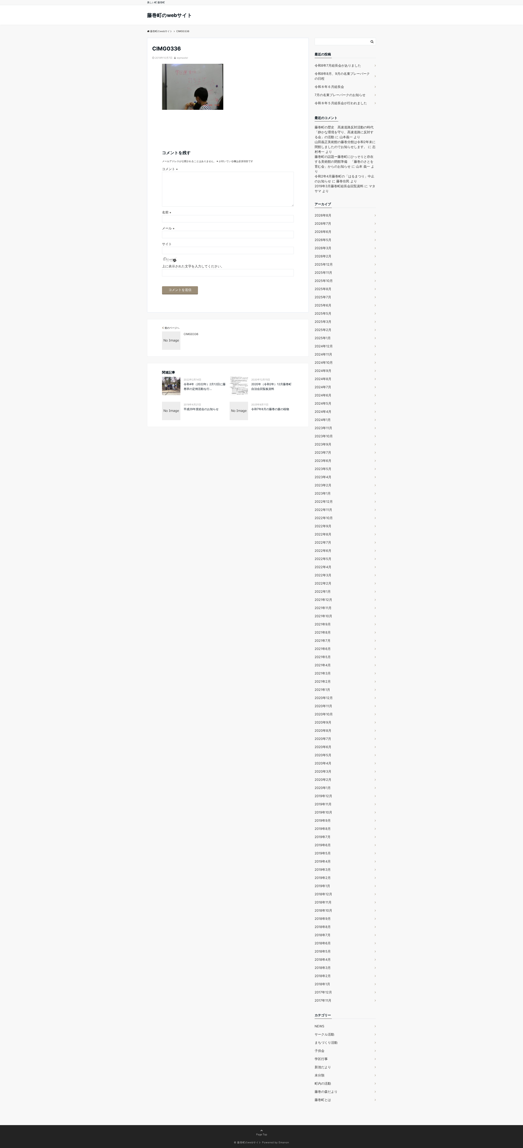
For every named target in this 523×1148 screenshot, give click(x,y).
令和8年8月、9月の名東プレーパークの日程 (342, 76)
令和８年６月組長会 (329, 87)
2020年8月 (323, 730)
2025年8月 (323, 289)
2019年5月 (323, 853)
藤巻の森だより (326, 1092)
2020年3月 (323, 771)
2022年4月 (323, 567)
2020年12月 (324, 698)
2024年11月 (323, 354)
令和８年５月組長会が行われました (341, 103)
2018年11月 (323, 902)
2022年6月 (323, 551)
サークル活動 (324, 1034)
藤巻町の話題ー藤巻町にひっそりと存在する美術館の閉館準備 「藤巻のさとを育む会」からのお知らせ (344, 161)
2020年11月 (323, 706)
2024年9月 (323, 371)
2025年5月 (323, 313)
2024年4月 (323, 412)
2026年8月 (323, 215)
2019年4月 (323, 861)
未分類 (319, 1075)
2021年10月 (323, 616)
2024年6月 (323, 395)
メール (168, 228)
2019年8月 (323, 829)
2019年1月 (322, 886)
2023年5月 (323, 469)
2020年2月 (323, 780)
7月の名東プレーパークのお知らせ (340, 95)
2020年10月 (324, 714)
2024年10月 (324, 362)
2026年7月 (323, 223)
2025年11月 (323, 272)
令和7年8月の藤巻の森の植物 (270, 409)
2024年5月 (323, 403)
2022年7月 (323, 542)
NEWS (319, 1026)
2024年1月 (323, 420)
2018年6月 (323, 943)
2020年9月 (323, 722)
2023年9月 (323, 444)
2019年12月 (323, 796)
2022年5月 (323, 559)
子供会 (319, 1051)
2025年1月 (323, 338)
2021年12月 (323, 600)
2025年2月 (323, 330)
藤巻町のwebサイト (169, 15)
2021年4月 (323, 665)
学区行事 (321, 1059)
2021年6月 (323, 649)
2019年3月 (323, 869)
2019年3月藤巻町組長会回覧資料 (339, 186)
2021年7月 (323, 641)
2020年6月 (323, 747)
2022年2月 (323, 583)
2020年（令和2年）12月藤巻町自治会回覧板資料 (271, 386)
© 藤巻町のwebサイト (247, 1142)
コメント (170, 169)
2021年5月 (323, 657)
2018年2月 (323, 976)
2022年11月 (323, 510)
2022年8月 (323, 534)
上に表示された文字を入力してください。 (193, 266)
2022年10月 (324, 518)
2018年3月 (323, 968)
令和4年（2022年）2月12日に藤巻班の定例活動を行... (205, 386)
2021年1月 (322, 690)
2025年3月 (323, 322)
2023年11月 (323, 428)
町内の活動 (323, 1083)
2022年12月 (324, 501)
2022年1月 (323, 591)
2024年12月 (324, 346)
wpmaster (182, 57)
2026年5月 (323, 240)
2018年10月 (323, 910)
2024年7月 (323, 387)
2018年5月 (323, 951)
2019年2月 (323, 878)
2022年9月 (323, 526)
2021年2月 (323, 681)
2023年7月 (323, 452)
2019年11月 (323, 804)
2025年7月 (323, 297)
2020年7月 (323, 739)
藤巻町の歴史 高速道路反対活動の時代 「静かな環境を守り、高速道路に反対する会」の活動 (346, 132)
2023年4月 (323, 477)
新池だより (323, 1067)
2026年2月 (323, 256)
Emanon (284, 1142)
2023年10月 (324, 436)
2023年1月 (323, 493)
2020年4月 (323, 763)
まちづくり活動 (326, 1042)
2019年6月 (323, 845)
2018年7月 (323, 935)
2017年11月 (323, 1000)
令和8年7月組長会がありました (338, 65)
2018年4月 (323, 959)
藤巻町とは (323, 1100)
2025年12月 (324, 264)
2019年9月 (323, 820)
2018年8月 (323, 927)
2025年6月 (323, 305)
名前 (166, 212)
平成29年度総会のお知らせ (201, 409)
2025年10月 (324, 281)
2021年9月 (323, 624)
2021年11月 (323, 608)
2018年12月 (323, 894)
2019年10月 (323, 812)
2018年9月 (323, 919)
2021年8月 (323, 632)
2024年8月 (323, 379)
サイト (167, 244)
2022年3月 (323, 575)
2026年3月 (323, 248)
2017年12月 (323, 992)
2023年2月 (323, 485)
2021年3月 (323, 673)
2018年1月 (322, 984)
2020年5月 (323, 755)
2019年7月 (323, 837)
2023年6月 (323, 461)
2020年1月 (323, 788)
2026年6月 (323, 232)
